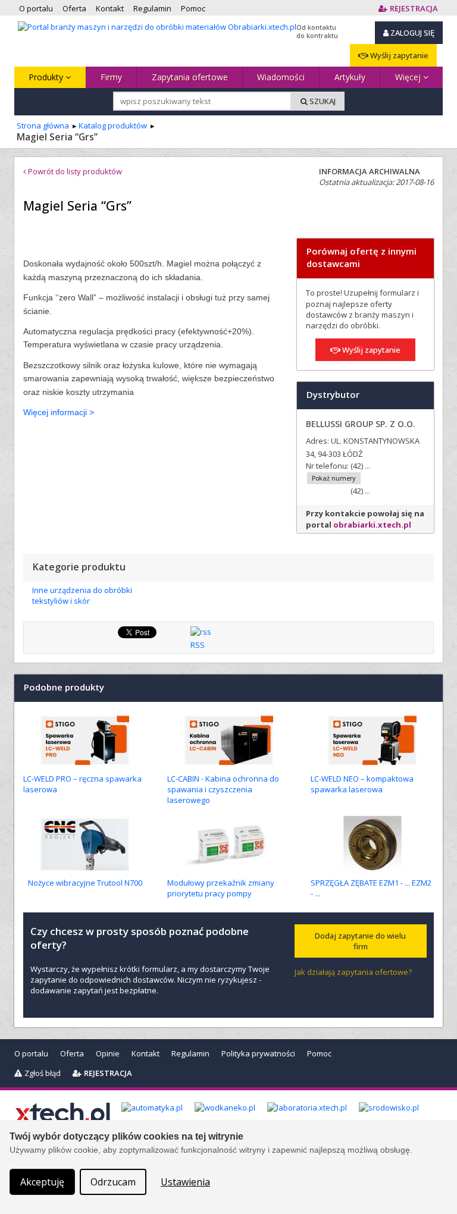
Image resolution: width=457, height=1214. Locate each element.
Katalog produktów (113, 125)
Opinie (108, 1053)
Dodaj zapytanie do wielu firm (360, 941)
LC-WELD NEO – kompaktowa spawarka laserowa (362, 784)
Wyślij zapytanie (398, 55)
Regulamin (190, 1053)
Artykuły (349, 77)
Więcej (409, 77)
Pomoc (319, 1053)
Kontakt (145, 1053)
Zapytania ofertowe (190, 77)
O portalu (31, 1053)
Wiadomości (281, 77)
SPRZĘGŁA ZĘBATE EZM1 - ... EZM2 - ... (371, 888)
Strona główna (43, 125)
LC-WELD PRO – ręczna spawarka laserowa (82, 784)
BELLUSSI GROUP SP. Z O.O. (360, 423)
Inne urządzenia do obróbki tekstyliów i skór (82, 595)
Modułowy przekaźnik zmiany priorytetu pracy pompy (220, 888)
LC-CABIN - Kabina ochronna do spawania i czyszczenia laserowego (223, 789)
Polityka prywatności (258, 1053)
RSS (197, 644)
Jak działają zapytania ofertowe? (353, 972)
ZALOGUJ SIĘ (411, 32)
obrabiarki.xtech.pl (372, 524)
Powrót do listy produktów (74, 171)
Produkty (47, 77)
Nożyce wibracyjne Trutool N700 (85, 882)
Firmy (111, 77)
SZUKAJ (322, 101)
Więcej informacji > (58, 412)
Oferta (72, 1053)
